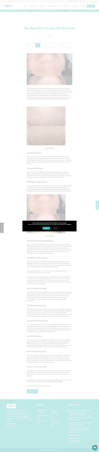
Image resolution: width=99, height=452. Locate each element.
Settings (55, 228)
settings (69, 224)
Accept (46, 228)
